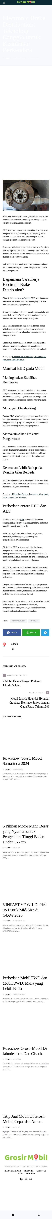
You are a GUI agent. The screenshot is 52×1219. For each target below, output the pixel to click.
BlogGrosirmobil (18, 621)
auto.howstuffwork (22, 298)
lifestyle (34, 621)
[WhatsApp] (30, 1179)
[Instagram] (26, 1179)
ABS (22, 519)
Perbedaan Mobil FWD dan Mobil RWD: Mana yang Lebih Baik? (25, 983)
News (20, 1173)
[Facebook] (21, 1179)
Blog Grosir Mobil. (39, 1166)
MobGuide (28, 1171)
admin (8, 58)
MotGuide (30, 1173)
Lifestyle (41, 1171)
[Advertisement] (26, 100)
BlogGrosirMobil (13, 1171)
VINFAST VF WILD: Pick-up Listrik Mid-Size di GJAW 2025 (25, 910)
